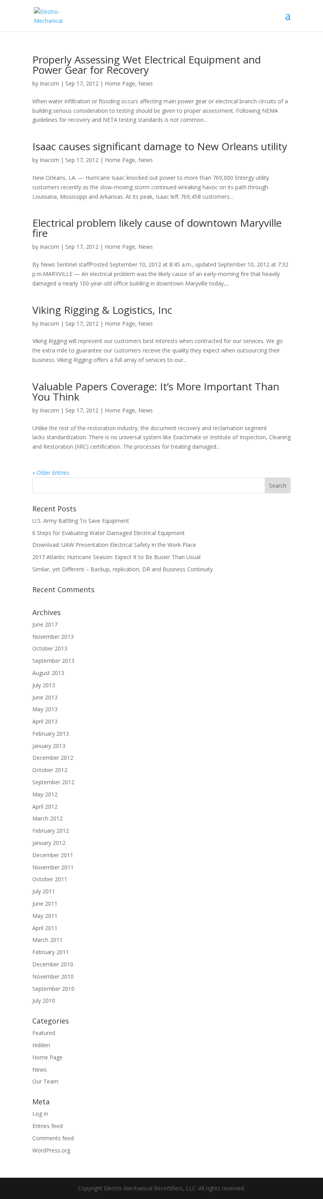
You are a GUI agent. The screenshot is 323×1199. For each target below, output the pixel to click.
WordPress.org (51, 1150)
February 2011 (50, 952)
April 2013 (45, 721)
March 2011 (47, 940)
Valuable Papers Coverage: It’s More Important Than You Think (155, 391)
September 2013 (53, 660)
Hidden (41, 1045)
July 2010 (43, 1000)
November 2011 (53, 867)
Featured (43, 1033)
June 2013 (45, 697)
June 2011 (45, 903)
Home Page (120, 83)
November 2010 (53, 976)
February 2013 (50, 733)
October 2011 (49, 879)
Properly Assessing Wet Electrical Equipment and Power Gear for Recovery (146, 64)
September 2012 (53, 782)
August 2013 (48, 673)
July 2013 (43, 685)
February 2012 (50, 830)
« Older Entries (50, 472)
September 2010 (53, 988)
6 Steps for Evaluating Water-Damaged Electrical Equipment (108, 533)
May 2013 (45, 709)
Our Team (45, 1081)
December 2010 (52, 964)
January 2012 (48, 843)
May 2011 (45, 915)
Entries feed (47, 1126)
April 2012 (45, 806)
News (145, 83)
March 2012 (47, 818)
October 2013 (49, 648)
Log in (40, 1113)
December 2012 (52, 757)
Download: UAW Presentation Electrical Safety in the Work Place (114, 544)
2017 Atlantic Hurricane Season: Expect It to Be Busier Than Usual (116, 557)
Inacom (49, 83)
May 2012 (45, 794)
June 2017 (45, 624)
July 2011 (43, 891)
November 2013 (53, 636)
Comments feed (53, 1138)
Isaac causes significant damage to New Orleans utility (159, 146)
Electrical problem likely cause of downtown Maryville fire (157, 228)
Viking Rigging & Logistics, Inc (102, 310)
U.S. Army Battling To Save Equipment (80, 520)
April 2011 (45, 928)
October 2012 (49, 770)
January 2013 (48, 746)
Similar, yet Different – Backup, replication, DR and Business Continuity (122, 569)
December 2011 (52, 855)
